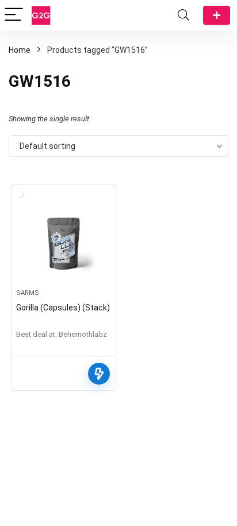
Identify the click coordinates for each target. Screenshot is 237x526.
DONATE (216, 15)
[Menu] (14, 15)
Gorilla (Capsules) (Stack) (63, 307)
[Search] (183, 15)
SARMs (27, 293)
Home (19, 50)
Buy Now (99, 374)
